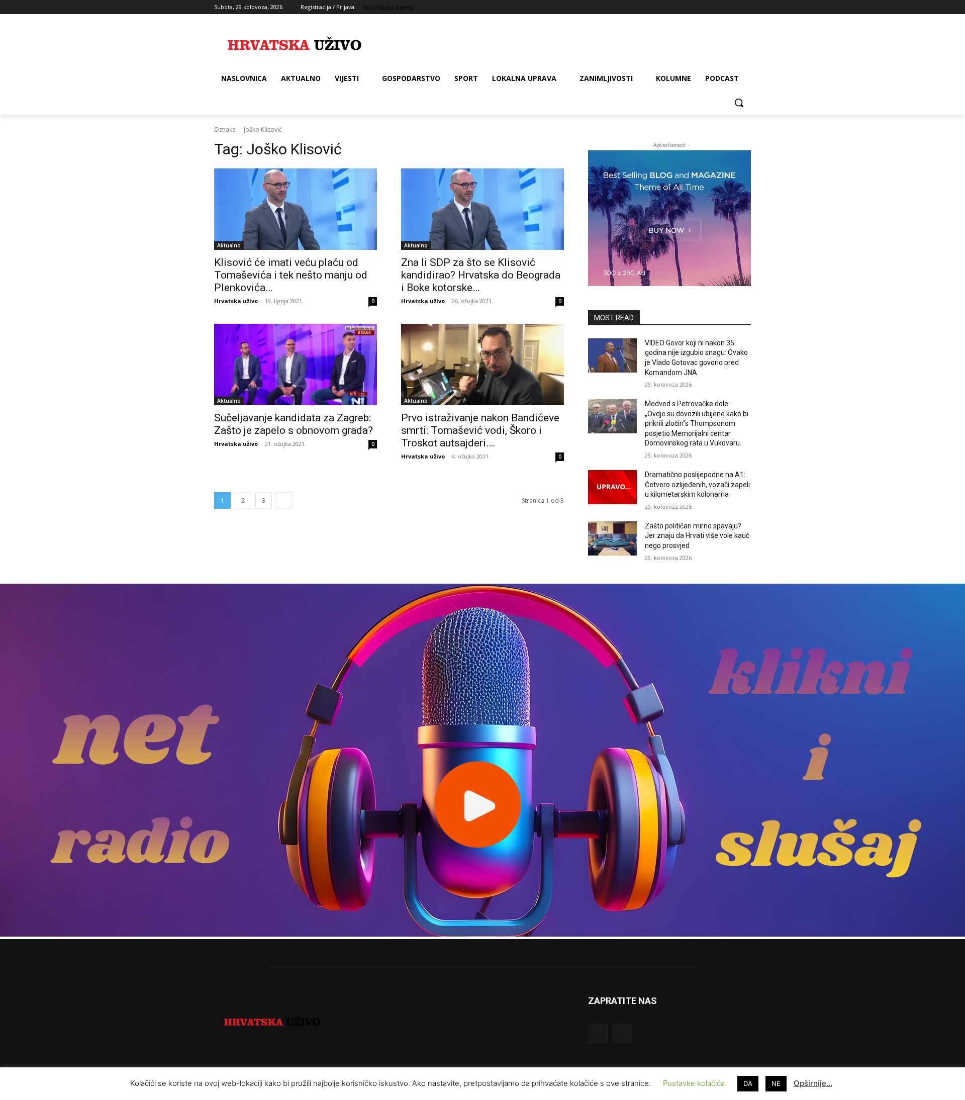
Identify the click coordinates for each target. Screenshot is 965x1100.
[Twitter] (717, 7)
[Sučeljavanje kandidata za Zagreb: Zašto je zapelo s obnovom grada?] (295, 364)
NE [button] (776, 1083)
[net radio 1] (482, 934)
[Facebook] (689, 7)
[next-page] (284, 500)
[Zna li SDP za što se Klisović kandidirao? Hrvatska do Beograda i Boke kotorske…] (482, 209)
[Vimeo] (731, 7)
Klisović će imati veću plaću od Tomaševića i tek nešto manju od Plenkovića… (290, 275)
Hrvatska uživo (236, 301)
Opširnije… (813, 1083)
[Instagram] (703, 7)
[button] (739, 102)
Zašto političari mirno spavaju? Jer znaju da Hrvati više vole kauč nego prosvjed (697, 535)
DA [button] (747, 1083)
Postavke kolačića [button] (694, 1083)
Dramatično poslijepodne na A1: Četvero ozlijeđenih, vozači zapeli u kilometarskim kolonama (697, 484)
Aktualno (229, 245)
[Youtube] (745, 7)
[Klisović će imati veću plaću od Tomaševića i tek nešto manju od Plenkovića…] (295, 209)
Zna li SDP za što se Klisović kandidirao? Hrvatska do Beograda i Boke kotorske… (480, 275)
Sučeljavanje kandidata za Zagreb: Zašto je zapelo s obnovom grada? (293, 424)
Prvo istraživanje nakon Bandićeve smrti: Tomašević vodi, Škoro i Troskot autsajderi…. (480, 430)
